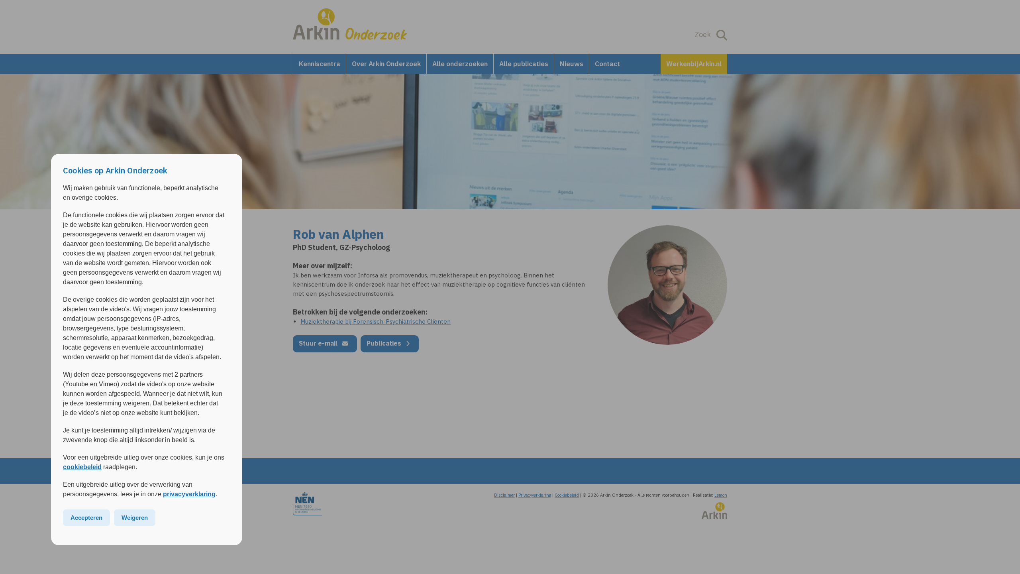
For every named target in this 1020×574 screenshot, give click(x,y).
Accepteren (86, 517)
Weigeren (135, 517)
